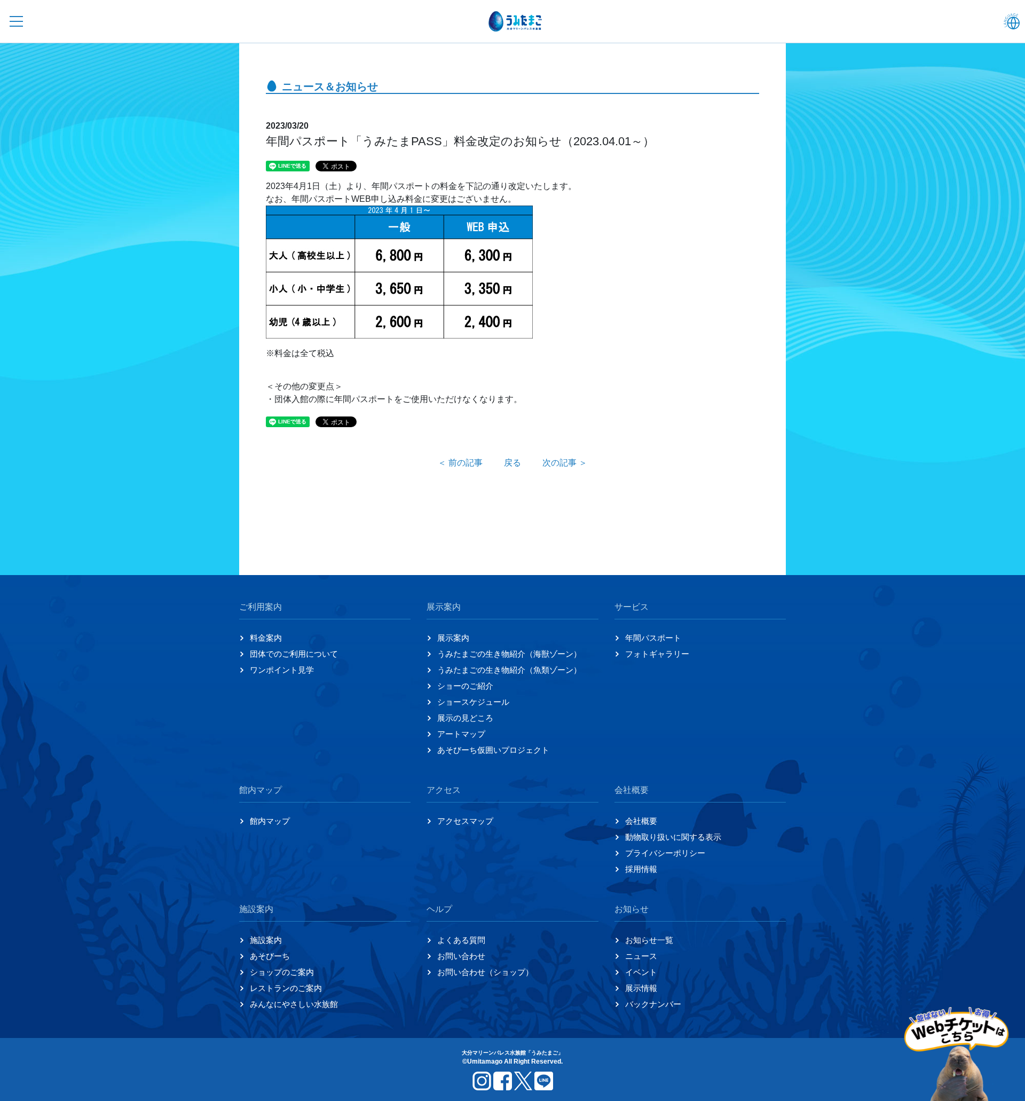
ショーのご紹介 (465, 685)
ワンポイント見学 (282, 669)
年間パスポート (653, 637)
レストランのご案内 (286, 988)
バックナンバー (653, 1004)
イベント (641, 972)
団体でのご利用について (294, 653)
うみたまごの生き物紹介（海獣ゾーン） (509, 653)
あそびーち (270, 956)
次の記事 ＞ (564, 462)
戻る (512, 462)
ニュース (641, 956)
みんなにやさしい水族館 (294, 1004)
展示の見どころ (465, 717)
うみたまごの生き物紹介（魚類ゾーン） (509, 669)
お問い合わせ (461, 956)
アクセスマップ (465, 820)
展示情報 (641, 988)
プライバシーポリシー (665, 853)
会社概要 (641, 820)
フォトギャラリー (657, 653)
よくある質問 (461, 940)
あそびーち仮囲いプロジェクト (493, 749)
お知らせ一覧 (649, 940)
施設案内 (266, 940)
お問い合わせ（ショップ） (485, 972)
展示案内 (453, 637)
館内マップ (270, 820)
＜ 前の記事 (460, 462)
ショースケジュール (473, 701)
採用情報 (641, 869)
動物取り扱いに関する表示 (673, 837)
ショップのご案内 (282, 972)
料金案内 (266, 637)
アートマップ (461, 733)
